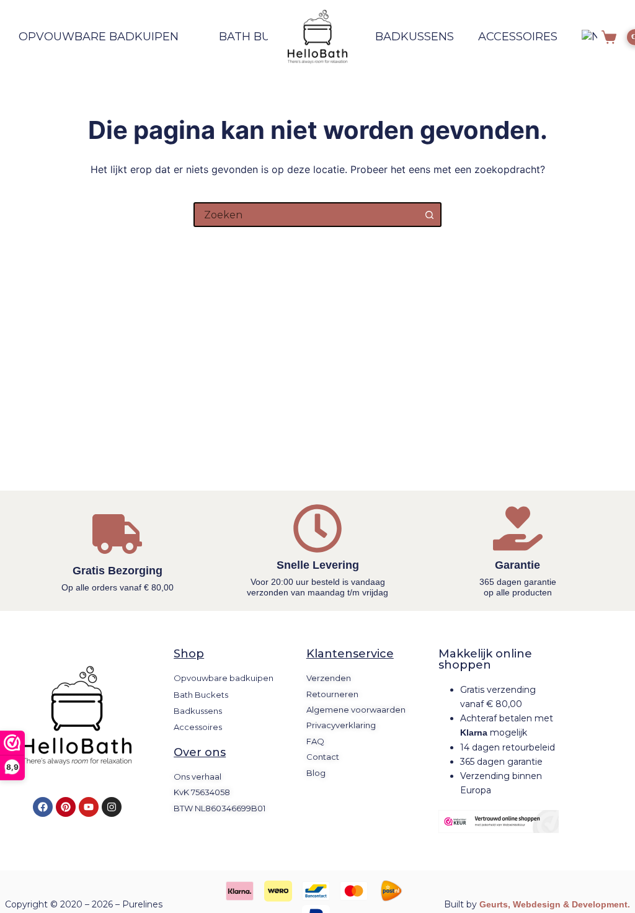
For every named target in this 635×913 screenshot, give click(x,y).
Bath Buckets (263, 36)
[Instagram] (112, 807)
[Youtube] (89, 807)
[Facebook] (43, 807)
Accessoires (517, 36)
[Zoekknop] (429, 214)
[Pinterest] (66, 807)
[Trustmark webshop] (498, 821)
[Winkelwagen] (609, 37)
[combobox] (306, 214)
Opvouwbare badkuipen (99, 36)
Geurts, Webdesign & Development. (554, 904)
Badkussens (414, 36)
